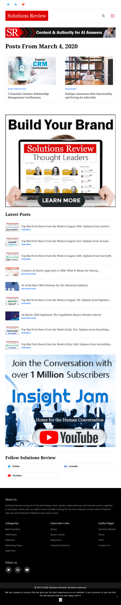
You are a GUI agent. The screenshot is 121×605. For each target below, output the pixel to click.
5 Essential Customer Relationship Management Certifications (28, 95)
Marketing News (13, 545)
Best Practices (17, 89)
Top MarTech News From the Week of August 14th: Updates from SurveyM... (67, 255)
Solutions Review (107, 529)
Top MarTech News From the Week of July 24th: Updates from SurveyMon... (66, 344)
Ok (60, 600)
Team (101, 539)
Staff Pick (10, 550)
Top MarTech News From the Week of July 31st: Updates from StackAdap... (66, 329)
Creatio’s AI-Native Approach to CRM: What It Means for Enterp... (60, 270)
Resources (56, 539)
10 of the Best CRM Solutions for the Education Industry (54, 285)
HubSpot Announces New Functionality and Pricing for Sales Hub (88, 95)
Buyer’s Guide (58, 534)
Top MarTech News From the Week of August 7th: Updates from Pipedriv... (66, 300)
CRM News (70, 89)
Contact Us (104, 545)
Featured (9, 539)
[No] (117, 596)
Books (54, 529)
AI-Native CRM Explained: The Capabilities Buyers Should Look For (61, 314)
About (101, 534)
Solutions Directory (60, 545)
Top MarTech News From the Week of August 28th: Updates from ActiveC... (66, 226)
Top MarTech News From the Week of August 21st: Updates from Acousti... (65, 241)
